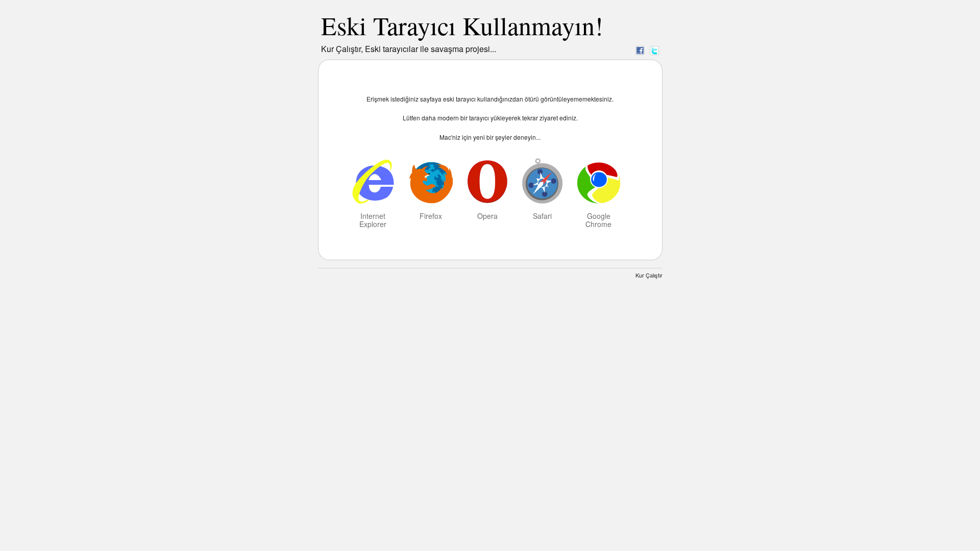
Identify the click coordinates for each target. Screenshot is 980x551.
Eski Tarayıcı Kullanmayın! (462, 25)
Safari (542, 215)
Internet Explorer (372, 219)
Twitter (654, 50)
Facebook (640, 50)
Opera (487, 215)
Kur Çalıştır (649, 275)
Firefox (431, 215)
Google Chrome (598, 219)
